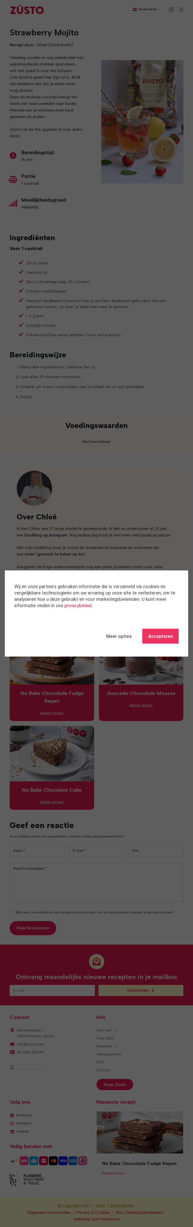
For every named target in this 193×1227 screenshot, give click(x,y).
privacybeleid (78, 605)
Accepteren (160, 636)
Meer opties (119, 636)
